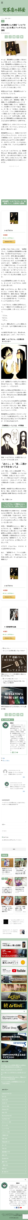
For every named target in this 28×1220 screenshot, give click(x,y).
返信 (24, 777)
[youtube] (17, 752)
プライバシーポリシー (8, 1215)
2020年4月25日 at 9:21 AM (14, 770)
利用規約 (16, 1215)
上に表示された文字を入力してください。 (12, 840)
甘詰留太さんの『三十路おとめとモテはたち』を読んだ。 (7, 870)
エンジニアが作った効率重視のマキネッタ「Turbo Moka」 (13, 1082)
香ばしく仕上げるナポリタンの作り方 (11, 1069)
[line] (21, 36)
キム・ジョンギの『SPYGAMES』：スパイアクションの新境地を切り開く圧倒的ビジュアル (20, 872)
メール (4, 830)
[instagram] (15, 752)
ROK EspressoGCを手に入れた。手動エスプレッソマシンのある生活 (13, 1078)
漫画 (4, 758)
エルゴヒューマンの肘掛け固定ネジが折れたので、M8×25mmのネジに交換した (13, 1066)
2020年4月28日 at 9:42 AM (16, 782)
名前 (3, 824)
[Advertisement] (14, 183)
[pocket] (14, 36)
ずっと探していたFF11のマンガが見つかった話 (13, 1073)
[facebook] (10, 36)
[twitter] (6, 36)
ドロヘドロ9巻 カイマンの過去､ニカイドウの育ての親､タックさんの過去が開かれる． (7, 891)
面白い (7, 760)
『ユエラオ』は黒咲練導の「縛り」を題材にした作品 (20, 908)
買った (4, 760)
